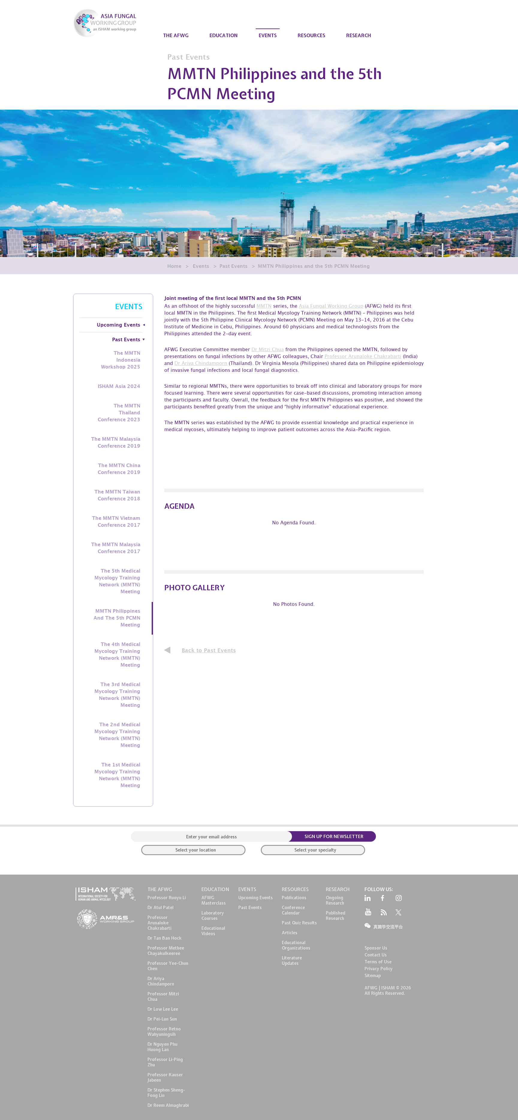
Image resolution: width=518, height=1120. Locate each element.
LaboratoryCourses (212, 915)
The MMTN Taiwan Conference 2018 (117, 495)
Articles (289, 932)
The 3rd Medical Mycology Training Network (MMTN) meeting (117, 695)
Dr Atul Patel (160, 907)
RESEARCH (358, 35)
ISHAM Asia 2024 (119, 386)
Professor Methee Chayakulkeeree (165, 950)
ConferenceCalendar (293, 910)
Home (174, 266)
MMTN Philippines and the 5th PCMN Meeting (117, 618)
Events (201, 266)
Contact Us (376, 955)
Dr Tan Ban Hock (164, 938)
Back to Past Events (209, 650)
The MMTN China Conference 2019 (119, 469)
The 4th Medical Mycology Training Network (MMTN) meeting (117, 654)
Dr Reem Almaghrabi (168, 1105)
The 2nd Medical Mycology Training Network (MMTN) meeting (117, 735)
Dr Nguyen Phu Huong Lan (162, 1046)
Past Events (233, 266)
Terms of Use (378, 961)
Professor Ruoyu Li (166, 897)
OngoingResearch (335, 900)
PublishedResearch (335, 915)
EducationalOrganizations (296, 945)
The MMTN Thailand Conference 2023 (119, 413)
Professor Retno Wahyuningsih (164, 1031)
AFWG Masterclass (213, 900)
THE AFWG (176, 35)
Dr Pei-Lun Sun (162, 1019)
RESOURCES (311, 35)
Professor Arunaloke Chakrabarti (363, 357)
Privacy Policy (379, 968)
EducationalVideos (213, 931)
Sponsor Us (376, 948)
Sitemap (373, 975)
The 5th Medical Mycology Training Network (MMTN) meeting (117, 581)
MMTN (264, 306)
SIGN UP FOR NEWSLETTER (334, 837)
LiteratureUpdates (292, 960)
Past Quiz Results (299, 923)
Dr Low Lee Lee (162, 1009)
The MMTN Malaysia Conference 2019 (115, 442)
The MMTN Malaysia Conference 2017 (115, 548)
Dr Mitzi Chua (268, 350)
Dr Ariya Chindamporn (200, 364)
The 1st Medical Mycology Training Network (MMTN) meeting (117, 775)
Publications (294, 897)
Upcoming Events (118, 325)
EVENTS (268, 35)
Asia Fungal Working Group (331, 306)
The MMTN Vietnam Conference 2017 (116, 521)
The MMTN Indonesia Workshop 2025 (120, 360)
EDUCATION (224, 35)
